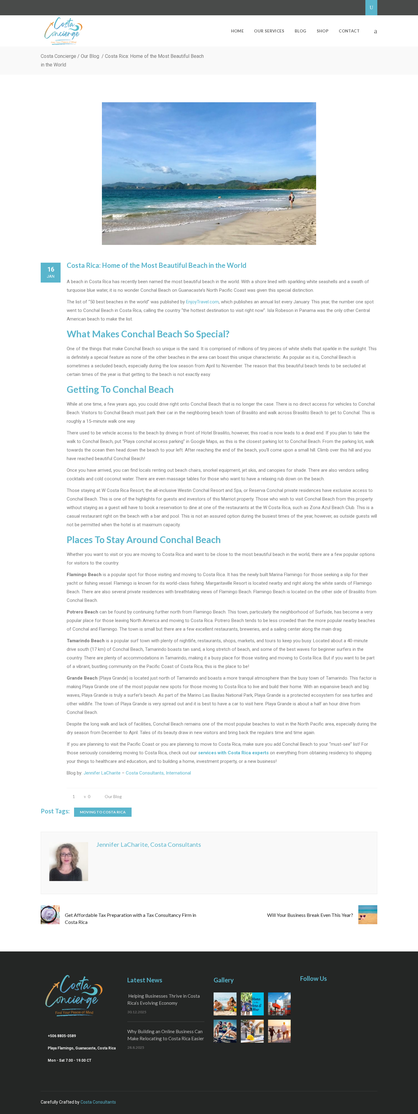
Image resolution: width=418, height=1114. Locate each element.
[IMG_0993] (252, 1031)
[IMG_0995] (225, 1031)
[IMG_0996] (279, 1003)
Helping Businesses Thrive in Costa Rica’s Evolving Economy (163, 999)
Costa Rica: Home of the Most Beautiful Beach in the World (156, 265)
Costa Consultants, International (158, 773)
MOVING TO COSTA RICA (103, 812)
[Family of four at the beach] (225, 1003)
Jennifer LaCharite (102, 773)
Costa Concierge (58, 56)
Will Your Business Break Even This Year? (310, 915)
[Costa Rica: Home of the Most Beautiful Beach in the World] (209, 173)
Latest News (144, 980)
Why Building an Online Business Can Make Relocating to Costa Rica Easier (165, 1035)
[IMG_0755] (252, 1003)
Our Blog (90, 56)
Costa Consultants (98, 1102)
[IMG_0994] (279, 1031)
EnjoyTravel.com (202, 302)
